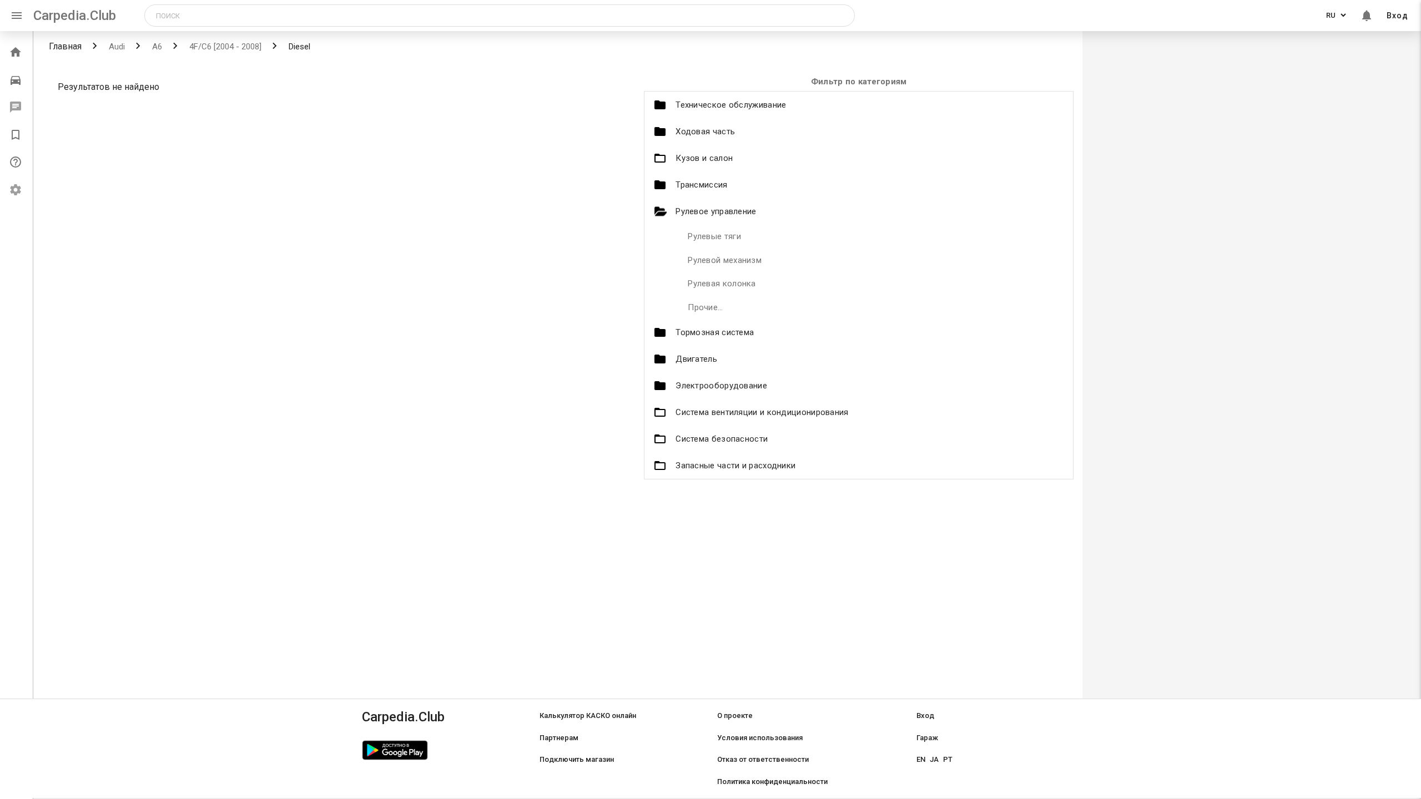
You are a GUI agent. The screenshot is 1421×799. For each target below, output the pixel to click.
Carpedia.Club (74, 15)
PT (948, 759)
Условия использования (760, 738)
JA (934, 759)
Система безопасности (722, 439)
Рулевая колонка (722, 284)
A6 (156, 47)
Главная (65, 46)
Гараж (927, 738)
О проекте (735, 715)
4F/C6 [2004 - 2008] (224, 47)
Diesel (298, 47)
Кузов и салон (704, 158)
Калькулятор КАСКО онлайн (588, 715)
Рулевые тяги (714, 236)
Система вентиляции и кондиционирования (762, 412)
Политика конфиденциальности (772, 781)
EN (920, 759)
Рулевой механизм (725, 260)
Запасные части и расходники (735, 466)
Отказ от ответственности (763, 759)
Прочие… (705, 307)
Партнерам (559, 738)
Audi (116, 47)
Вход (1397, 15)
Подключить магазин (577, 759)
